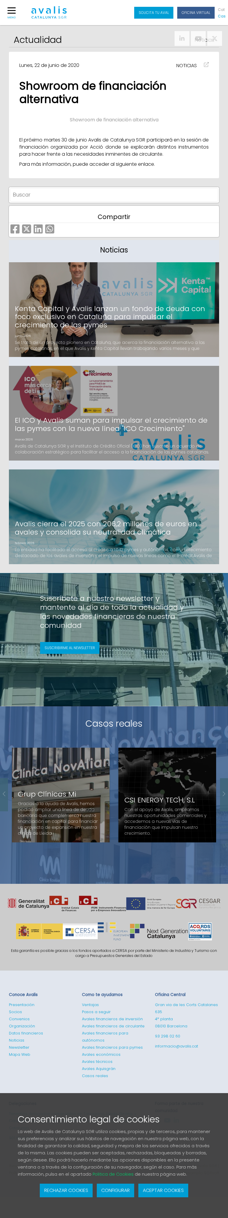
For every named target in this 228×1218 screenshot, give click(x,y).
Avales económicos (101, 1054)
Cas (221, 16)
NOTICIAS (186, 65)
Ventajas (90, 1004)
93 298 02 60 (167, 1036)
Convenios (19, 1018)
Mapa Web (19, 1054)
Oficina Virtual (196, 12)
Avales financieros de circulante (113, 1026)
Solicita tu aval (154, 12)
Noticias (16, 1040)
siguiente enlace (135, 164)
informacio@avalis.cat (176, 1046)
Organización (22, 1026)
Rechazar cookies (66, 1190)
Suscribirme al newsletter (70, 647)
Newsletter (19, 1047)
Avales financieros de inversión (112, 1018)
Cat (221, 9)
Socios (15, 1011)
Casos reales (114, 723)
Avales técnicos (97, 1061)
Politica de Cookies (113, 1174)
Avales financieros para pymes (112, 1047)
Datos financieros (26, 1033)
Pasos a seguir (96, 1011)
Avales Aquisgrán (98, 1068)
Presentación (21, 1004)
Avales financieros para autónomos (105, 1037)
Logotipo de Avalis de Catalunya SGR (49, 15)
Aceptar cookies (163, 1190)
